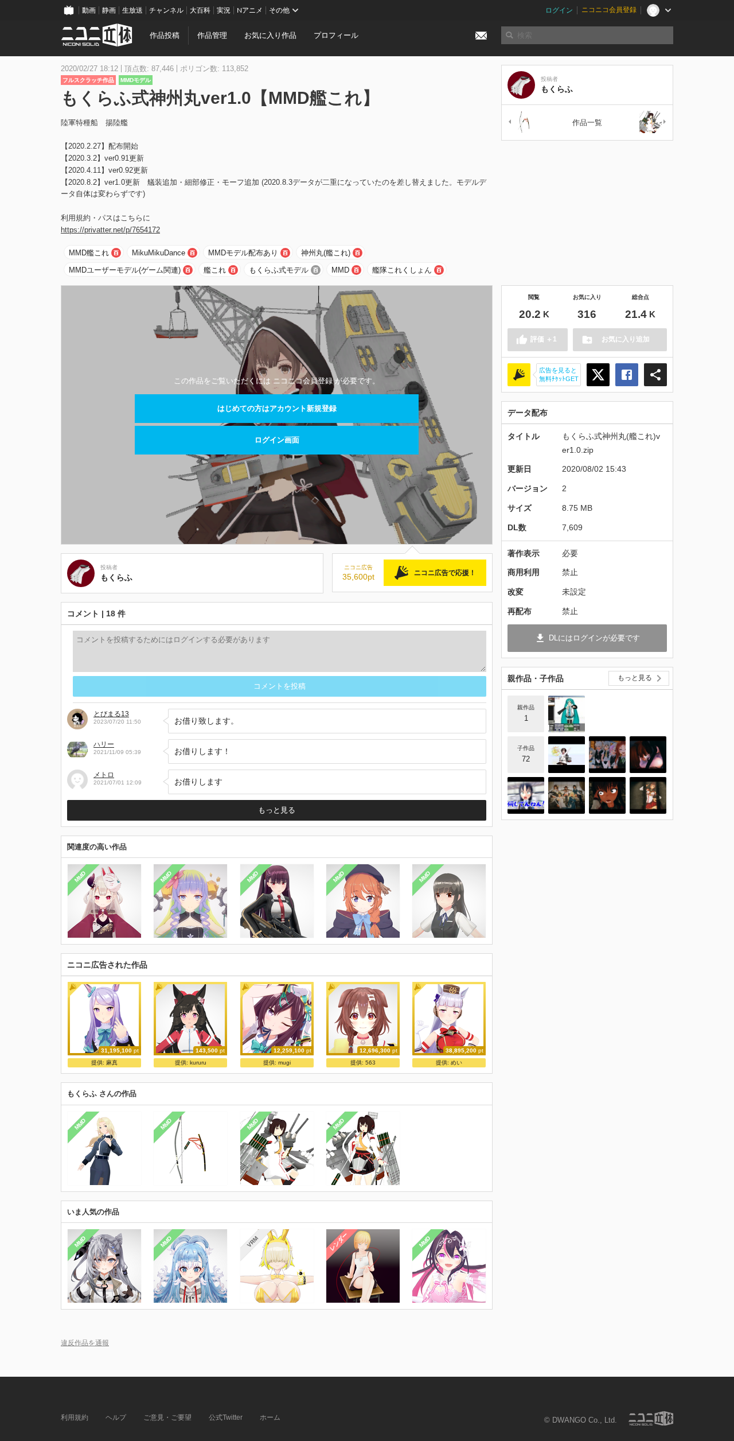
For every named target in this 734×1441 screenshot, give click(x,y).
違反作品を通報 (85, 1342)
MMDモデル (135, 80)
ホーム (270, 1417)
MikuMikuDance (158, 252)
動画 (89, 10)
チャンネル (166, 10)
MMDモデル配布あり (243, 252)
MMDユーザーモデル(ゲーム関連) (125, 270)
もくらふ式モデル (279, 270)
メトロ (103, 775)
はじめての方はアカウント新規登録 (277, 408)
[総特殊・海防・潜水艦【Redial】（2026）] (566, 754)
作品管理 (212, 35)
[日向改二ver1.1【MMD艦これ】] (653, 122)
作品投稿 (164, 35)
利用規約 (74, 1417)
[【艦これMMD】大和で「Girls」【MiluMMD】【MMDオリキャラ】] (648, 795)
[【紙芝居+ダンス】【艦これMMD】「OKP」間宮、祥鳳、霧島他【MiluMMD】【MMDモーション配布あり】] (648, 754)
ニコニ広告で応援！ (445, 573)
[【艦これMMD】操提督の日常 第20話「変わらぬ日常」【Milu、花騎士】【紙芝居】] (566, 795)
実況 (224, 10)
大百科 (200, 10)
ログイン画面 (277, 440)
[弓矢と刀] (521, 122)
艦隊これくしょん (402, 270)
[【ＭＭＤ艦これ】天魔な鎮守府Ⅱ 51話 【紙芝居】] (525, 795)
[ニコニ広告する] (518, 374)
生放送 (132, 10)
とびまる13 (111, 714)
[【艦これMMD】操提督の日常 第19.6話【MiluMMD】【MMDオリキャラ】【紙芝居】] (607, 795)
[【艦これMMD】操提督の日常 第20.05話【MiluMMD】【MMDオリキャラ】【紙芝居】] (607, 754)
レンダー (338, 1242)
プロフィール (336, 35)
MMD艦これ (89, 252)
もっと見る (276, 810)
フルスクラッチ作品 (88, 80)
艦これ (215, 270)
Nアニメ (250, 10)
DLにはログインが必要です (594, 638)
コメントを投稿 (279, 686)
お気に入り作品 (270, 35)
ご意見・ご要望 (167, 1417)
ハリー (103, 744)
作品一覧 (587, 122)
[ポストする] (598, 374)
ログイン (559, 10)
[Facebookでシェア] (626, 374)
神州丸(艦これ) (325, 252)
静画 (109, 10)
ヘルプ (116, 1417)
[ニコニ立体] (650, 1418)
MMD (340, 270)
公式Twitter (226, 1417)
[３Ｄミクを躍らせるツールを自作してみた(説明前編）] (566, 714)
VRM (252, 1241)
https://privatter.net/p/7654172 (110, 230)
